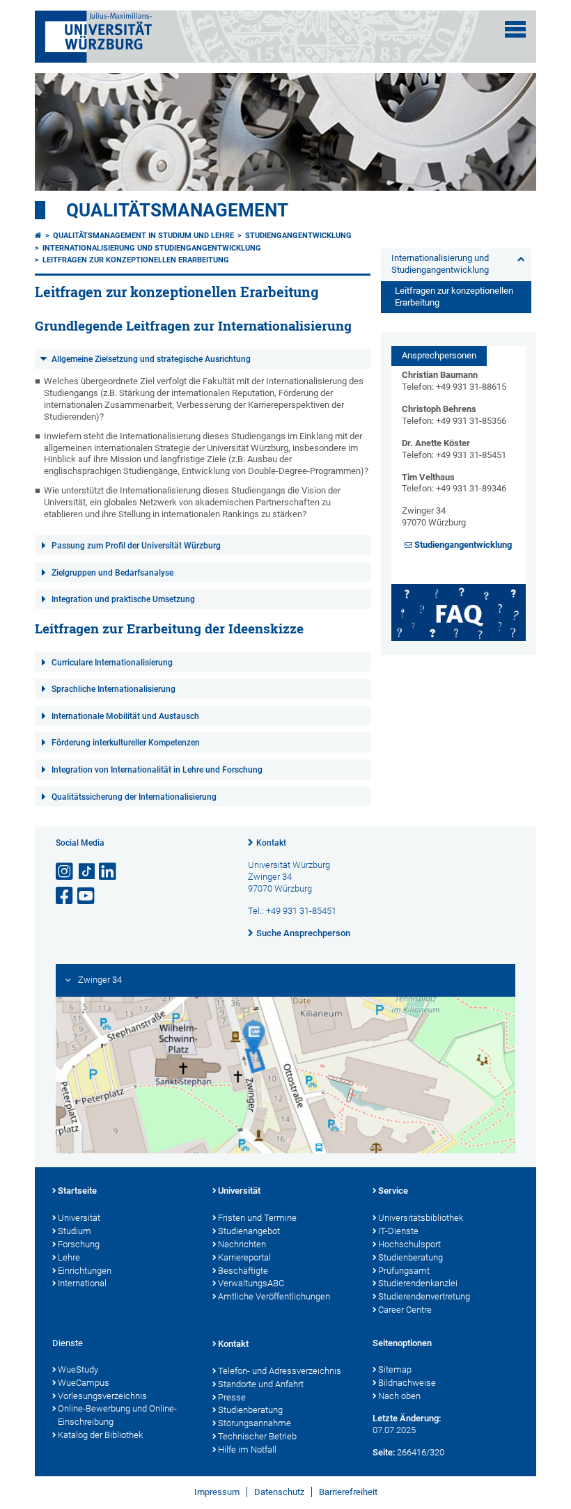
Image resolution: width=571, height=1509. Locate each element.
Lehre (69, 1257)
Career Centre (405, 1309)
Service (393, 1190)
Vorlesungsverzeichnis (102, 1396)
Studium (74, 1231)
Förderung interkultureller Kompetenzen (126, 743)
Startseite (77, 1190)
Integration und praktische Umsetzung (123, 599)
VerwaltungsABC (251, 1283)
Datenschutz (279, 1492)
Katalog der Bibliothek (100, 1435)
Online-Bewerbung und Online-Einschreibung (117, 1415)
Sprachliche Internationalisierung (113, 689)
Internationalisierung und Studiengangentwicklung (151, 248)
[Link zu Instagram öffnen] (65, 872)
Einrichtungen (84, 1270)
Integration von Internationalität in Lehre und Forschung (157, 770)
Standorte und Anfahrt (261, 1384)
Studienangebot (249, 1231)
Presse (232, 1397)
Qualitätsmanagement (177, 210)
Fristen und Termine (257, 1217)
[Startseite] (38, 235)
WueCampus (83, 1382)
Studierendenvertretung (424, 1296)
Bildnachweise (407, 1382)
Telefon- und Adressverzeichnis (279, 1371)
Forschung (79, 1244)
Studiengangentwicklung (298, 235)
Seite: (384, 1452)
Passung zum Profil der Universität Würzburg (136, 546)
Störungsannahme (254, 1423)
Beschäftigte (243, 1270)
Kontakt (271, 843)
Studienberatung (410, 1257)
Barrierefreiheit (348, 1492)
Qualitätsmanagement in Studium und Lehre (143, 235)
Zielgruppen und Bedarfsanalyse (112, 573)
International (82, 1283)
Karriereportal (244, 1257)
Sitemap (395, 1369)
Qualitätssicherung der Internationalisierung (134, 797)
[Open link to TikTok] (87, 872)
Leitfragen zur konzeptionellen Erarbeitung (135, 259)
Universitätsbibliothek (420, 1217)
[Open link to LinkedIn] (108, 872)
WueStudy (78, 1369)
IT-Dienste (398, 1231)
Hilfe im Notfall (247, 1449)
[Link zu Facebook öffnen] (65, 896)
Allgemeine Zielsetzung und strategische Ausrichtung (151, 359)
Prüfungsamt (404, 1270)
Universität (79, 1217)
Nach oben (399, 1396)
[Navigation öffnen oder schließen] (515, 29)
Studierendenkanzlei (417, 1283)
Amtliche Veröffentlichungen (274, 1296)
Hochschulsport (409, 1244)
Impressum (217, 1492)
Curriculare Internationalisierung (112, 662)
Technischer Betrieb (257, 1436)
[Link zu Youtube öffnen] (87, 896)
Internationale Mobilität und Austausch (125, 716)
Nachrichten (242, 1244)
